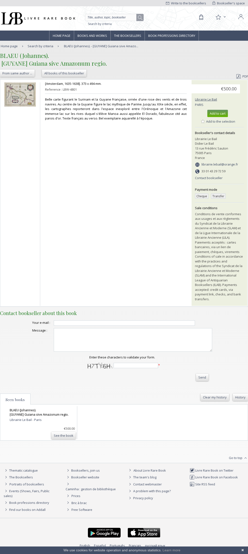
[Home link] (37, 18)
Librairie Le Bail (206, 99)
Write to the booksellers (188, 3)
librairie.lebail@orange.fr (220, 164)
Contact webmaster (147, 484)
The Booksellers (127, 35)
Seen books (15, 399)
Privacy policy (142, 498)
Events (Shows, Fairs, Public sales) (26, 493)
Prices (75, 496)
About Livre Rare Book (149, 470)
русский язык (155, 545)
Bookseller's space (230, 3)
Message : (39, 330)
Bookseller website (84, 477)
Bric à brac (79, 503)
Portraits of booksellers (26, 484)
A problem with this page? (151, 491)
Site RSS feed (204, 484)
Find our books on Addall (27, 509)
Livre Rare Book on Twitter (213, 470)
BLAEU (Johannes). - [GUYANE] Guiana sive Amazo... (101, 46)
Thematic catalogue (23, 470)
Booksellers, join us (85, 470)
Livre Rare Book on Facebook (216, 477)
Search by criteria (100, 24)
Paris (199, 105)
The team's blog (144, 477)
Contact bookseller (209, 178)
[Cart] (201, 17)
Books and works (92, 35)
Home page (61, 35)
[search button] (140, 17)
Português (117, 545)
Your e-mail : (41, 322)
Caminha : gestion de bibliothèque (91, 489)
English (85, 545)
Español (100, 545)
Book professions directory (171, 35)
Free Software (81, 509)
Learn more (171, 550)
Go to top (236, 458)
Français (135, 545)
